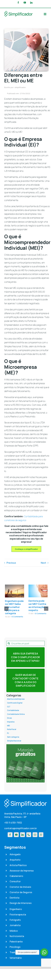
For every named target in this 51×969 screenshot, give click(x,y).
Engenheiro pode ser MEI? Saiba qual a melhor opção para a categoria (14, 607)
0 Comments (17, 616)
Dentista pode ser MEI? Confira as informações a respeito (37, 605)
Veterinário (16, 957)
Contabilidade (13, 710)
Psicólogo (15, 946)
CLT (8, 707)
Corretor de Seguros (21, 892)
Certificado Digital (14, 703)
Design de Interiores (21, 903)
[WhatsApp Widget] (44, 952)
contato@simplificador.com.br (20, 828)
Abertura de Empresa (16, 699)
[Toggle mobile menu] (45, 14)
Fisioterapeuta (18, 914)
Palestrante (16, 941)
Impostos (10, 722)
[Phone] (28, 834)
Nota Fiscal (11, 729)
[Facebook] (10, 834)
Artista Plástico (18, 865)
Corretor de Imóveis (20, 886)
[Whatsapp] (41, 834)
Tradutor (14, 952)
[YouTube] (16, 834)
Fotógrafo (15, 919)
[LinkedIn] (22, 834)
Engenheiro (16, 909)
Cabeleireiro (16, 876)
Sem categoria (13, 737)
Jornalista (15, 925)
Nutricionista (17, 936)
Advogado (15, 854)
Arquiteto (15, 859)
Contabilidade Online (16, 714)
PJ (8, 733)
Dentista (14, 897)
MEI (8, 726)
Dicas (9, 718)
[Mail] (35, 834)
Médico (14, 930)
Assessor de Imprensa (21, 870)
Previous (11, 562)
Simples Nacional (14, 741)
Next (43, 562)
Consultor (15, 881)
